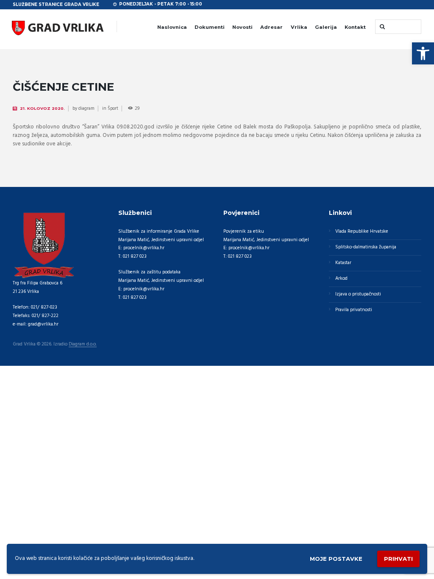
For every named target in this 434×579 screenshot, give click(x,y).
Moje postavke (336, 558)
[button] (423, 53)
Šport (113, 108)
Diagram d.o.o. (83, 345)
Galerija (326, 27)
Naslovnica (172, 27)
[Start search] (381, 26)
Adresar (271, 27)
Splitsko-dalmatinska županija (365, 247)
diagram (86, 108)
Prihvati (398, 558)
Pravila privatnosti (353, 310)
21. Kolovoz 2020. (42, 108)
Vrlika (299, 27)
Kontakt (355, 27)
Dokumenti (210, 27)
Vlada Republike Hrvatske (361, 231)
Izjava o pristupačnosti (358, 294)
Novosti (242, 27)
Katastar (343, 263)
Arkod (341, 278)
